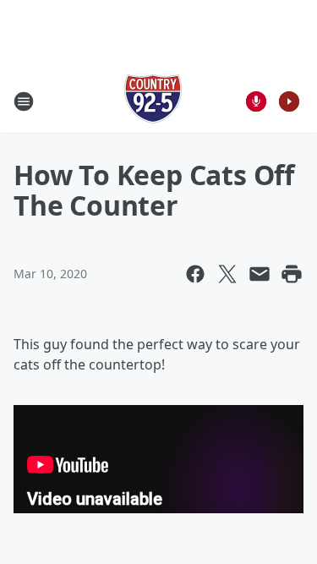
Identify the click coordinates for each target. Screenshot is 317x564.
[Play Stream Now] (289, 101)
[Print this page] (291, 274)
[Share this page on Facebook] (195, 274)
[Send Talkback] (256, 101)
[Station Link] (153, 101)
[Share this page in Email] (259, 274)
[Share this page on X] (227, 274)
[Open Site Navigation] (24, 101)
